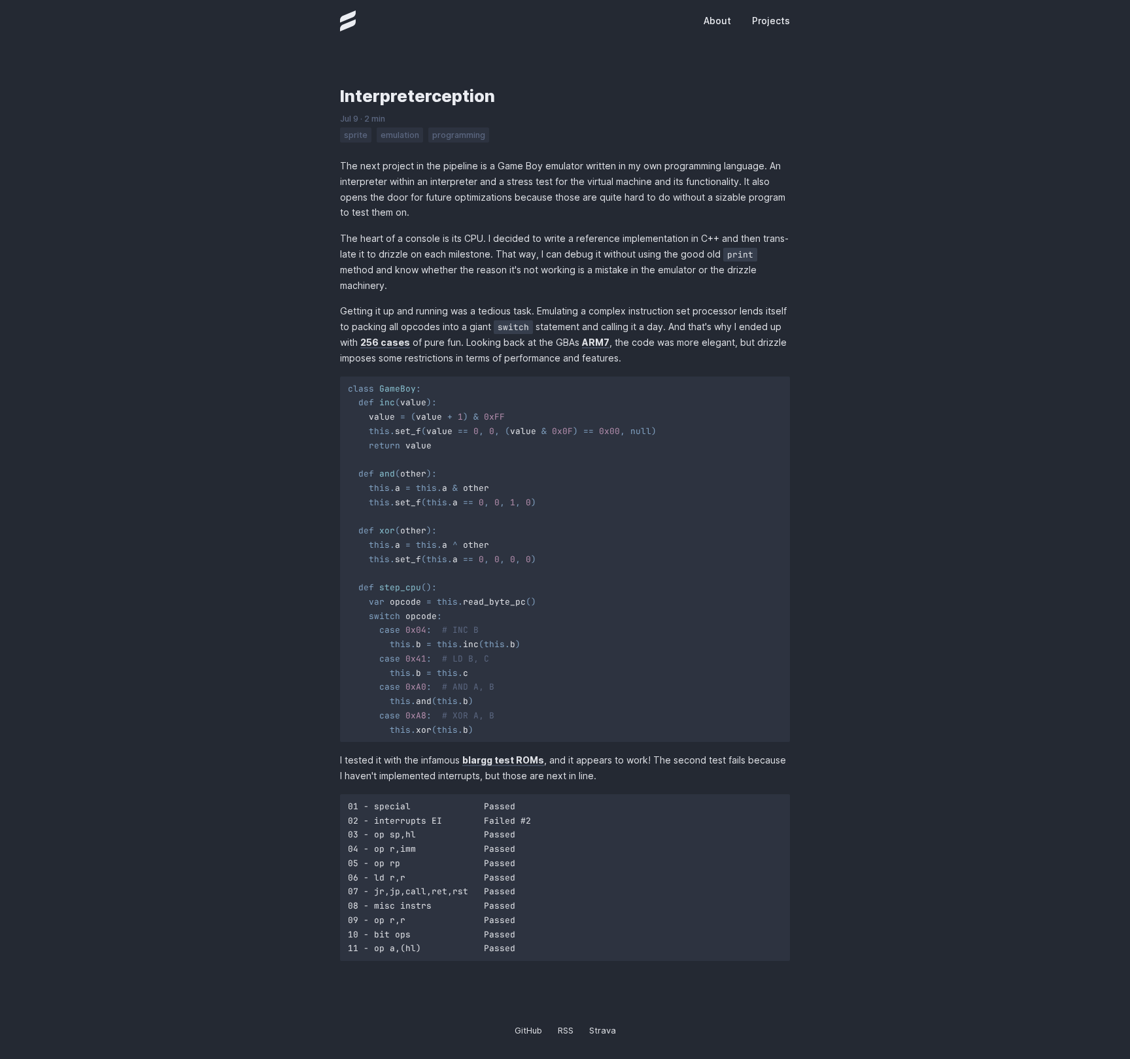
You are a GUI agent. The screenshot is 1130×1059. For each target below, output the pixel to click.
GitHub (528, 1030)
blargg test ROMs (503, 759)
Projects (771, 20)
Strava (602, 1030)
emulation (400, 135)
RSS (566, 1030)
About (717, 20)
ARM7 (595, 342)
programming (458, 135)
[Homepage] (348, 20)
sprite (356, 135)
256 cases (385, 342)
